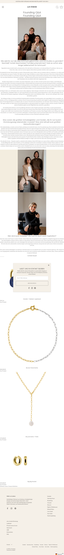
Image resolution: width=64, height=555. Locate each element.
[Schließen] (48, 265)
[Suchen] (57, 7)
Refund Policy (50, 509)
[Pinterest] (35, 288)
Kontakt (49, 496)
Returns (49, 505)
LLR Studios (12, 548)
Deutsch (8, 544)
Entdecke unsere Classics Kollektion (8, 486)
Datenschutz (10, 532)
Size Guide (49, 513)
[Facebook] (29, 288)
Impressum (9, 528)
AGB (8, 530)
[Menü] (3, 7)
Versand (49, 503)
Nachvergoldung (51, 516)
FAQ (8, 534)
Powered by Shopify (11, 550)
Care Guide (50, 511)
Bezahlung (49, 500)
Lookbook (9, 523)
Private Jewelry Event (12, 525)
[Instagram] (32, 288)
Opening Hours (51, 498)
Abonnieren (32, 283)
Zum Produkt (3, 302)
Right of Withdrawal (52, 507)
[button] (59, 554)
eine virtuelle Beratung (12, 521)
